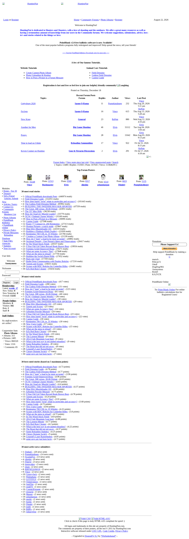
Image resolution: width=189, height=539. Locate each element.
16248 (32, 182)
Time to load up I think (31, 143)
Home (76, 20)
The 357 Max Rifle (33, 211)
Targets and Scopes (34, 264)
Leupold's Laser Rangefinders (39, 349)
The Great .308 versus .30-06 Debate (41, 209)
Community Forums (90, 20)
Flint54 (28, 462)
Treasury (7, 193)
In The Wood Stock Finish (37, 244)
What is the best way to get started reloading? (46, 341)
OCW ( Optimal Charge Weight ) (39, 216)
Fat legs (24, 111)
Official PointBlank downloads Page (41, 196)
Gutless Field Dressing (102, 75)
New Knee (25, 119)
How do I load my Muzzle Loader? (40, 214)
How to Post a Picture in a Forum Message (44, 78)
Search (115, 162)
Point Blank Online (166, 289)
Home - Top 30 (10, 191)
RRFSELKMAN (32, 469)
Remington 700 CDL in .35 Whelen (42, 234)
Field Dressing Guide (34, 199)
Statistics (7, 246)
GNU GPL (97, 531)
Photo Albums (107, 20)
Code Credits (108, 531)
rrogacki (29, 492)
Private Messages (11, 232)
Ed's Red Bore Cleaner (36, 269)
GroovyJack (31, 474)
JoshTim (29, 484)
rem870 (29, 487)
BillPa (29, 509)
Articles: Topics (10, 204)
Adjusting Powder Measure (38, 311)
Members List (10, 214)
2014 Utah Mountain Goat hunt (40, 339)
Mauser (29, 494)
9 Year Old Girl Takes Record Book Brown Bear (47, 246)
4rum (27, 467)
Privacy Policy (9, 230)
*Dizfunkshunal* (108, 536)
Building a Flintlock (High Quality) (41, 231)
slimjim (28, 459)
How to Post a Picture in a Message (41, 219)
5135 (144, 181)
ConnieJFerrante (33, 489)
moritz (29, 499)
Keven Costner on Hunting (33, 151)
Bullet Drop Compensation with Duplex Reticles (47, 261)
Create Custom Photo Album (38, 73)
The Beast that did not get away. (40, 346)
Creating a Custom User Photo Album (42, 236)
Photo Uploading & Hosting (38, 75)
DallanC (28, 452)
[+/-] (149, 156)
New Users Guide (34, 324)
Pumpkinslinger (115, 103)
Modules (6, 188)
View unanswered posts (100, 162)
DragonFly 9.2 (91, 536)
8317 (87, 181)
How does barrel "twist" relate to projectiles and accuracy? (50, 201)
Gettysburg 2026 (28, 103)
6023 (124, 181)
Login (6, 20)
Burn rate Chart (33, 259)
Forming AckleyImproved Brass (40, 249)
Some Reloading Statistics (37, 344)
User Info (6, 256)
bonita (29, 502)
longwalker (30, 464)
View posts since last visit (77, 162)
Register (15, 20)
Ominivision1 (32, 482)
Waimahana (31, 477)
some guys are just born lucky (39, 354)
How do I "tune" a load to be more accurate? (45, 239)
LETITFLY (31, 479)
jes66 (28, 507)
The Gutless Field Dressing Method (40, 204)
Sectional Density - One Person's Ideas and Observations (51, 241)
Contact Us (8, 207)
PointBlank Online (7, 226)
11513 (50, 181)
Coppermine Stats (10, 330)
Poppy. (24, 135)
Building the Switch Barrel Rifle (40, 256)
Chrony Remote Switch (36, 351)
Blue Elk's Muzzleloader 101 (38, 229)
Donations (156, 241)
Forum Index (59, 162)
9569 (69, 181)
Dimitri (29, 504)
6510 (106, 182)
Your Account (9, 248)
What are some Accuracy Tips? (39, 251)
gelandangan (31, 497)
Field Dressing (98, 73)
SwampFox (30, 457)
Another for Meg (28, 127)
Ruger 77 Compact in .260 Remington (43, 224)
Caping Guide (98, 78)
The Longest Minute (35, 336)
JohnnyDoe (31, 512)
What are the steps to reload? (38, 254)
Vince (141, 101)
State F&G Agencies (7, 242)
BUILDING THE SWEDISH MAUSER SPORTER (48, 206)
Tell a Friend (9, 196)
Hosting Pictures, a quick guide (39, 226)
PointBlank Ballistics (7, 221)
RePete (141, 109)
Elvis (115, 127)
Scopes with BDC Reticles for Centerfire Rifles (47, 266)
